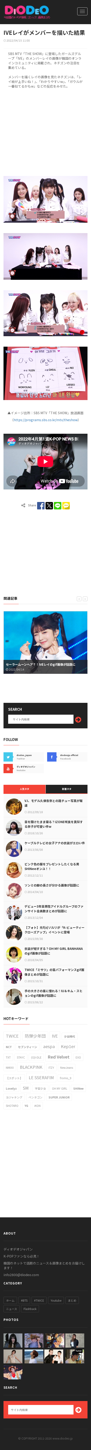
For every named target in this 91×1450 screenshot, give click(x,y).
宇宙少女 (40, 1088)
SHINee (78, 1088)
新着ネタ (66, 789)
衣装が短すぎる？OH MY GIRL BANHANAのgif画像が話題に (53, 950)
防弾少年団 (35, 1036)
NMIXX (10, 1067)
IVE (55, 1036)
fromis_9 (65, 1078)
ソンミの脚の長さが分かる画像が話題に (51, 885)
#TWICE (39, 1300)
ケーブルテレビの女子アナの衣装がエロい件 (54, 843)
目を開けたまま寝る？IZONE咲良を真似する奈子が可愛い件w (53, 824)
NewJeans (66, 1067)
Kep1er (68, 1046)
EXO (78, 1057)
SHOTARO (12, 1106)
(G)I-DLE (36, 1057)
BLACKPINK (31, 1067)
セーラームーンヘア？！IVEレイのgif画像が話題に (40, 664)
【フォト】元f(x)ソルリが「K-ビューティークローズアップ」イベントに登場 (54, 929)
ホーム (10, 1300)
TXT (8, 1057)
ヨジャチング (14, 1097)
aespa (49, 1046)
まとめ (72, 1300)
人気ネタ (24, 789)
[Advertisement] (46, 131)
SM (26, 1088)
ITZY (51, 1067)
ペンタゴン (35, 1097)
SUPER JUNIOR (59, 1097)
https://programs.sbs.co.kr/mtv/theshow (46, 419)
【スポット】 (14, 1078)
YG (26, 1106)
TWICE (12, 1036)
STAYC (21, 1057)
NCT (9, 1047)
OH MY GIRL (59, 1088)
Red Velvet (59, 1057)
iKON (37, 1106)
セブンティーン (27, 1047)
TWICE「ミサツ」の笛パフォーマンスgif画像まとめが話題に (54, 972)
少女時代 (69, 1036)
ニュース (11, 1309)
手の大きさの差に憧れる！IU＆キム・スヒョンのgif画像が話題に (53, 993)
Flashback (30, 1309)
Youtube (56, 1300)
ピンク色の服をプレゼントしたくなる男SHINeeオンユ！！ (51, 866)
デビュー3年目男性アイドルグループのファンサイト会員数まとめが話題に (54, 908)
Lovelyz (11, 1088)
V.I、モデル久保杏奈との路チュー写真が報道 (53, 803)
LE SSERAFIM (41, 1077)
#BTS (24, 1300)
